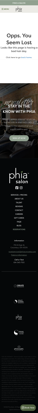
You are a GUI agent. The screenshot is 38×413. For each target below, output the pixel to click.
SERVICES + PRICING (19, 195)
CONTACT (19, 210)
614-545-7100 (19, 262)
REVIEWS (19, 206)
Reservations (19, 229)
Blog (19, 225)
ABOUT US (19, 199)
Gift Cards (19, 218)
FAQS (19, 222)
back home (26, 57)
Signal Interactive (14, 409)
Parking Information (19, 255)
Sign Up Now (19, 138)
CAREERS (19, 214)
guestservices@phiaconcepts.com (22, 251)
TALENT (19, 202)
